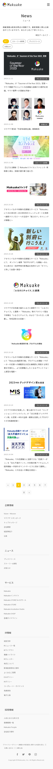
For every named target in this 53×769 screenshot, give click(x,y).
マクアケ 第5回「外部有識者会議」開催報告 (21, 129)
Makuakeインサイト (11, 595)
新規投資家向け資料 (11, 668)
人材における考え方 (11, 718)
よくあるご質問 (10, 672)
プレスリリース (34, 41)
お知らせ (8, 46)
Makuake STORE (10, 604)
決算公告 (19, 748)
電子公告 (7, 695)
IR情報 (8, 632)
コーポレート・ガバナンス (14, 686)
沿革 (5, 536)
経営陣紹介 (8, 531)
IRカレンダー (9, 659)
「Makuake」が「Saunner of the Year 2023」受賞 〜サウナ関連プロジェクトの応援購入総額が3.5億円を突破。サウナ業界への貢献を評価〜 (26, 87)
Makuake (7, 591)
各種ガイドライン (10, 618)
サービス (9, 582)
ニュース (9, 550)
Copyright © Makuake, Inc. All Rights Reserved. (26, 760)
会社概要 (7, 527)
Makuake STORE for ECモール (15, 600)
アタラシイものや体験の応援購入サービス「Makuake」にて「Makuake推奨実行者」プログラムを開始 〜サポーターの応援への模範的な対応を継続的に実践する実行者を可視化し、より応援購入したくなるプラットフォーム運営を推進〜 (26, 364)
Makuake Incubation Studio (14, 609)
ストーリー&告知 (18, 41)
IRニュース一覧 (9, 645)
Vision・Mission (10, 513)
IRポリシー (8, 681)
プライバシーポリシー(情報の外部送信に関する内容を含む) (23, 745)
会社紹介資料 (9, 731)
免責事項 (7, 690)
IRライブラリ (9, 650)
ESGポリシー (9, 677)
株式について (9, 663)
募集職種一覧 (9, 722)
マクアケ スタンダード (12, 518)
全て (5, 41)
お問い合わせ (9, 748)
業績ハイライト (10, 654)
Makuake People (10, 727)
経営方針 (7, 641)
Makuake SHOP (10, 613)
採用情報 (9, 709)
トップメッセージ (10, 522)
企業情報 (9, 505)
